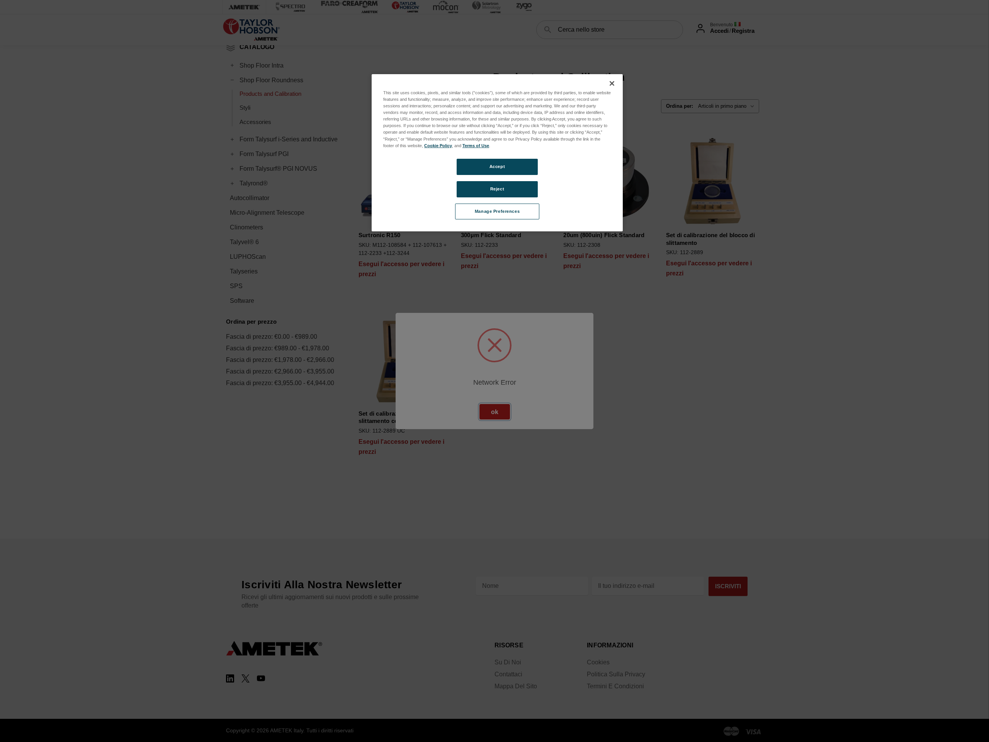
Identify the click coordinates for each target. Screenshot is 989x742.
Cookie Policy (438, 145)
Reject (497, 189)
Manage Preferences (497, 211)
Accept (497, 166)
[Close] (611, 83)
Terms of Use (475, 145)
